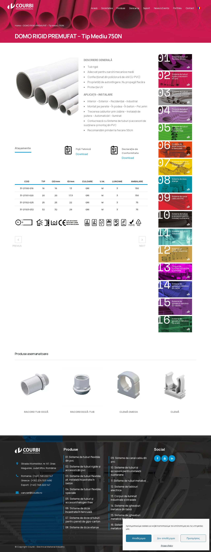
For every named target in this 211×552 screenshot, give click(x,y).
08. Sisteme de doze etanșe (82, 527)
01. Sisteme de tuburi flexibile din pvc (82, 458)
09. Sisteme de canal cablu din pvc (129, 459)
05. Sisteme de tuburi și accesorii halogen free (79, 500)
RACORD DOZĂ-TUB (82, 412)
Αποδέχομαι (138, 538)
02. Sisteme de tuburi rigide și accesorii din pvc (82, 468)
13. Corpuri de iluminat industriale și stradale (124, 498)
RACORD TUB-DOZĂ (36, 412)
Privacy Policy (167, 545)
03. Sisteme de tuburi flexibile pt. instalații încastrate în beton (83, 479)
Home (18, 25)
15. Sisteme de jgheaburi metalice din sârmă (125, 517)
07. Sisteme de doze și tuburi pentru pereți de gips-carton (82, 519)
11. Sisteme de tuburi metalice (128, 480)
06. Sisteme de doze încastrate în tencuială (78, 510)
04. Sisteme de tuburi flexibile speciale (83, 491)
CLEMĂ (175, 412)
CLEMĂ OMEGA (129, 412)
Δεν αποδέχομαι (166, 538)
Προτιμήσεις (193, 538)
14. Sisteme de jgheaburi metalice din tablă (125, 507)
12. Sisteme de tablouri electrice (124, 488)
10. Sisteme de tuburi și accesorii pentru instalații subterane (126, 471)
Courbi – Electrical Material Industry (46, 546)
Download (82, 154)
